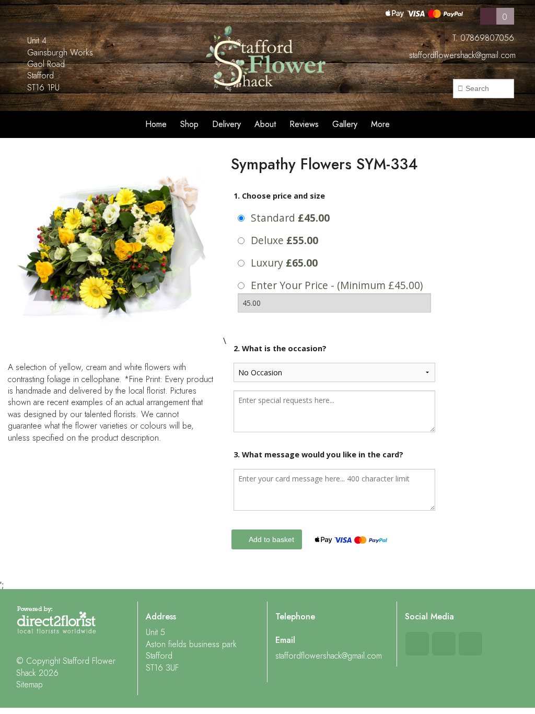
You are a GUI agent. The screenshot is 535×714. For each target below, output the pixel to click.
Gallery (344, 124)
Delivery (226, 124)
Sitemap (29, 684)
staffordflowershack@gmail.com (462, 55)
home (156, 124)
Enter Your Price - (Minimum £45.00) (337, 285)
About (265, 124)
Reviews (304, 124)
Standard (290, 218)
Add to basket (270, 539)
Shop (189, 124)
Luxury (284, 263)
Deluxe (284, 240)
